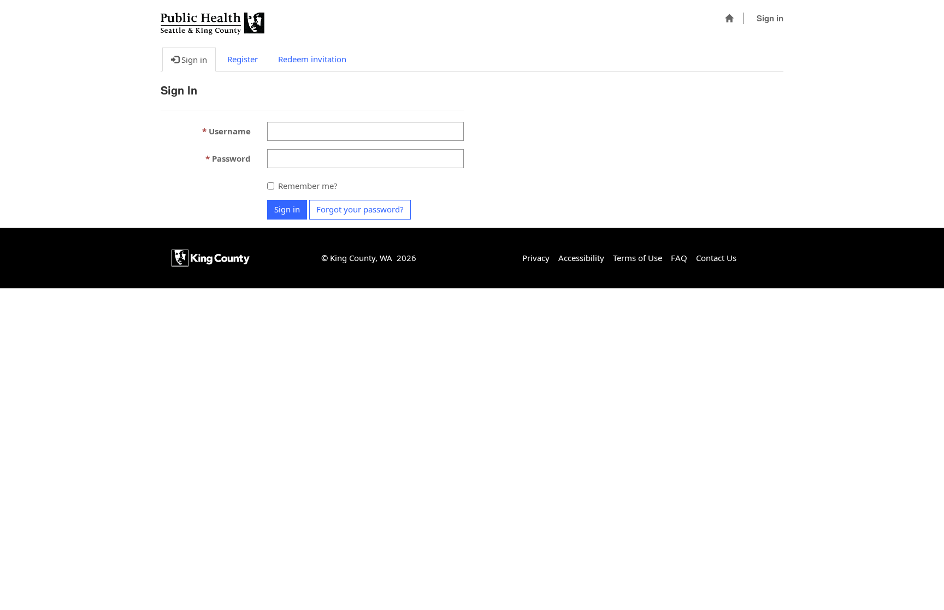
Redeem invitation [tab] (312, 59)
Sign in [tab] (193, 59)
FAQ (679, 257)
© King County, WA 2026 (368, 257)
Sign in (770, 18)
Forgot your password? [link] (360, 209)
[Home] (729, 18)
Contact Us (716, 257)
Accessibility (581, 257)
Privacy (536, 257)
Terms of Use (637, 257)
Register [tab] (242, 59)
